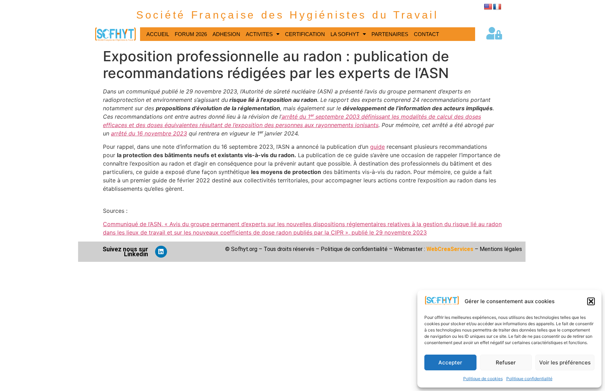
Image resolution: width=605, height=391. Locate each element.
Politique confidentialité (529, 378)
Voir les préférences (565, 362)
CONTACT (426, 34)
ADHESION (226, 34)
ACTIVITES (259, 34)
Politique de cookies (483, 378)
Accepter (450, 362)
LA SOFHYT (345, 34)
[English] (488, 7)
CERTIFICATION (305, 34)
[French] (497, 7)
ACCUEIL (157, 34)
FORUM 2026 (191, 34)
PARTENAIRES (389, 34)
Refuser (506, 362)
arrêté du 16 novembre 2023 (149, 133)
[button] (590, 301)
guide (377, 146)
